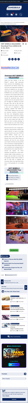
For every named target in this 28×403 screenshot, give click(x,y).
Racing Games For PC (8, 22)
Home (2, 22)
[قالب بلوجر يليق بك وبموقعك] (3, 390)
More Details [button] (6, 396)
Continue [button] (14, 399)
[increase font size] (18, 59)
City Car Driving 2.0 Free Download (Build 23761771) (17, 308)
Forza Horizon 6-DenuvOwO (17, 317)
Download (4, 67)
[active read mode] (9, 59)
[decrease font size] (12, 59)
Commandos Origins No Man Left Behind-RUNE (13, 268)
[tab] (9, 183)
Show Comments (15, 336)
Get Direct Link (14, 67)
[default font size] (15, 59)
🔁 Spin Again (14, 364)
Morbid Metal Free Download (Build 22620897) (13, 264)
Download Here (14, 250)
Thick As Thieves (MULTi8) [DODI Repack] (13, 260)
